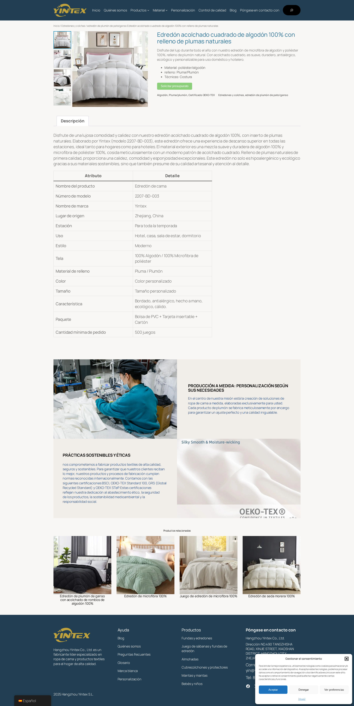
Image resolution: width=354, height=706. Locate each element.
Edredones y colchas (73, 26)
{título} (301, 699)
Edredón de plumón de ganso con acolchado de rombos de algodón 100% (82, 599)
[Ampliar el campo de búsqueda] (292, 10)
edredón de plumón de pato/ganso (107, 26)
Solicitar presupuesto (174, 86)
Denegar (304, 689)
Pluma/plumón (178, 95)
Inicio (56, 26)
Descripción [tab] (72, 121)
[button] (346, 659)
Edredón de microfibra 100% (145, 596)
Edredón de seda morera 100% (271, 596)
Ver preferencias (334, 689)
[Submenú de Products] (148, 10)
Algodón (162, 95)
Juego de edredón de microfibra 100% (208, 596)
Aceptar (273, 689)
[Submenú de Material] (167, 10)
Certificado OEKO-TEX (201, 95)
